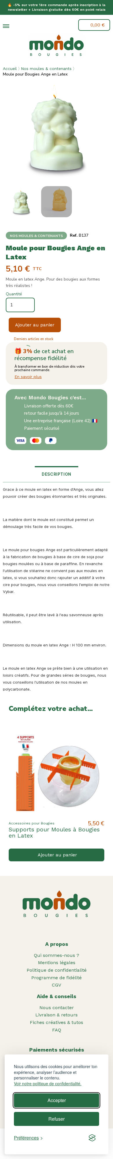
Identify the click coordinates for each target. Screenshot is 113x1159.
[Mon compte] (32, 25)
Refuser (56, 1118)
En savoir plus (28, 376)
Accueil (10, 68)
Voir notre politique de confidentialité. (47, 1083)
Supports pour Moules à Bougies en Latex (54, 832)
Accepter (57, 1100)
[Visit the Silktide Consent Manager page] (92, 1138)
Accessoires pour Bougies (31, 823)
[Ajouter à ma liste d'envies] (95, 729)
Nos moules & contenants (46, 68)
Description (56, 474)
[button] (19, 26)
